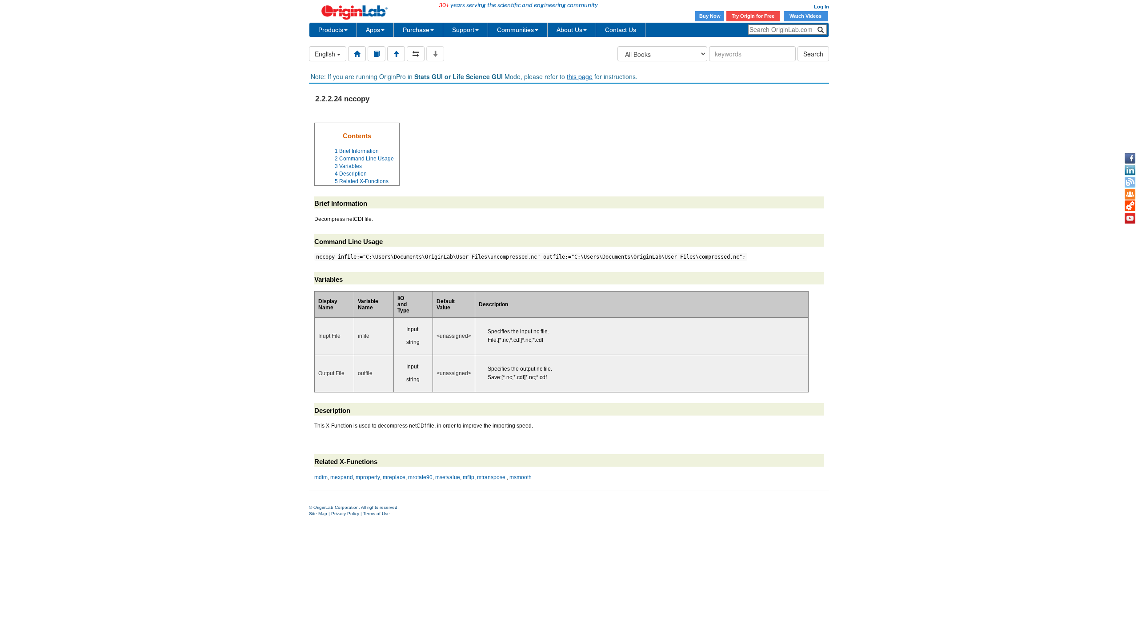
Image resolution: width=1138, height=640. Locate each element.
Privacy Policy (345, 513)
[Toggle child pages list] (435, 53)
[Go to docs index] (357, 53)
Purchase (416, 29)
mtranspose (491, 477)
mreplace (394, 477)
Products (330, 29)
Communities (515, 29)
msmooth (520, 477)
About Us (569, 29)
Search (813, 53)
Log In (821, 6)
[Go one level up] (396, 53)
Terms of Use (376, 513)
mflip (468, 477)
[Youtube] (1130, 218)
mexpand (341, 477)
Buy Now (710, 16)
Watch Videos (806, 16)
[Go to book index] (376, 53)
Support (463, 29)
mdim (321, 477)
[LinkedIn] (1130, 170)
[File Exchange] (1130, 206)
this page (580, 76)
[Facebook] (1130, 158)
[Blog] (1130, 182)
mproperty (368, 477)
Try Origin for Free (753, 16)
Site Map (318, 513)
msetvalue (447, 477)
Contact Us (620, 29)
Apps (373, 29)
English (326, 53)
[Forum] (1130, 194)
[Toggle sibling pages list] (416, 53)
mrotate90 (420, 477)
